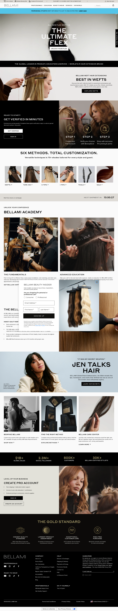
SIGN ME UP (39, 316)
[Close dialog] (96, 282)
